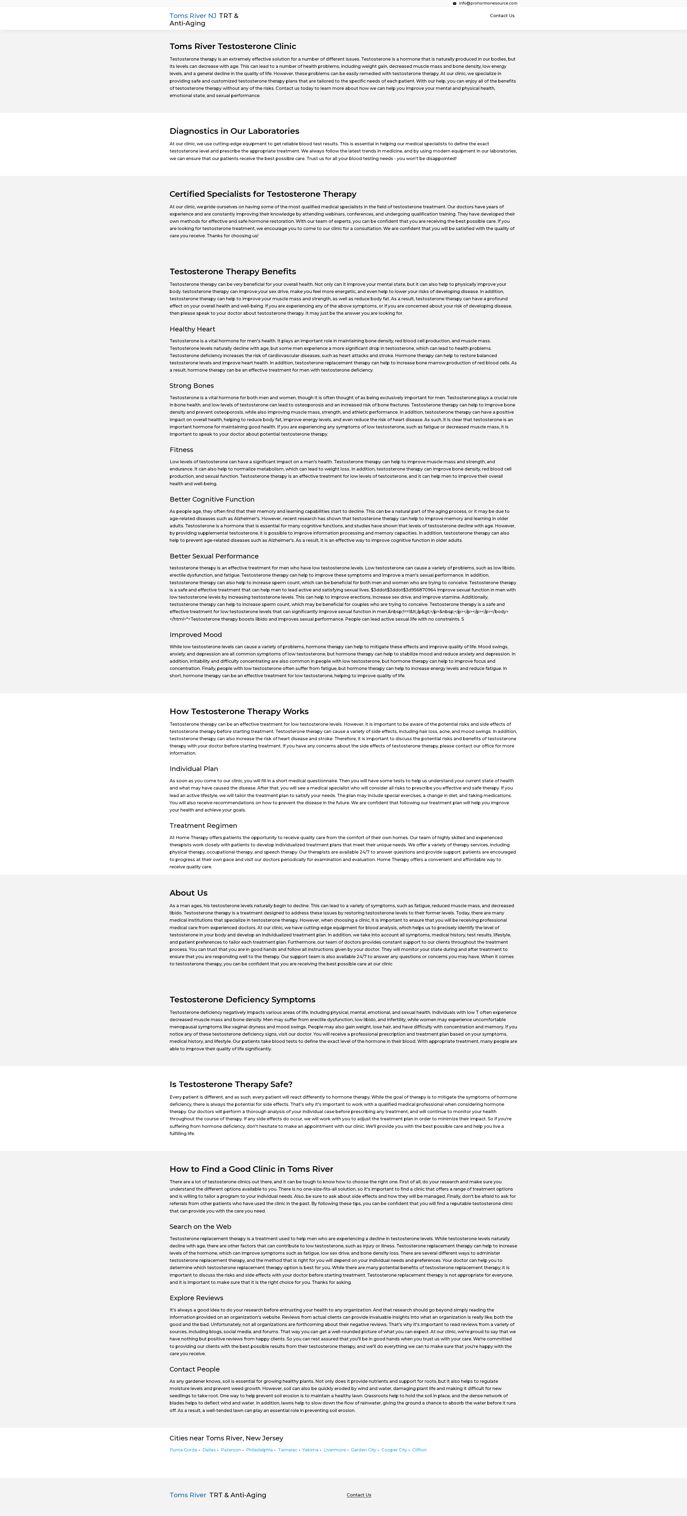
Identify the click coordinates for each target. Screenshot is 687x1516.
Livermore (335, 1449)
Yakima (310, 1449)
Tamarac (287, 1449)
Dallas (209, 1449)
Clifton (419, 1449)
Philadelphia (259, 1449)
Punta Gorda (183, 1449)
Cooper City (394, 1449)
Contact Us (502, 15)
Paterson (231, 1449)
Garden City (363, 1449)
